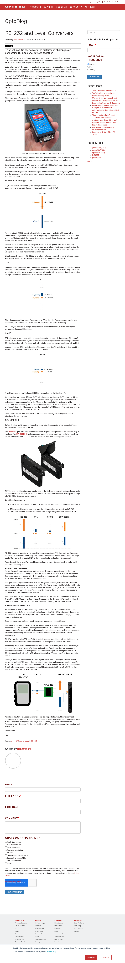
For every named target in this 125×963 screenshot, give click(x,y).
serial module (25, 741)
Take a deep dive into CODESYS (104, 91)
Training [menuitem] (37, 942)
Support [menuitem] (48, 7)
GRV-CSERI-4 (21, 434)
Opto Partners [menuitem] (79, 923)
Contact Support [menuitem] (40, 923)
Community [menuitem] (76, 7)
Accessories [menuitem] (19, 939)
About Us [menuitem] (61, 7)
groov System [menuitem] (20, 926)
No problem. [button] (91, 957)
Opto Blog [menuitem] (77, 926)
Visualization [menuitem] (19, 936)
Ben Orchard (18, 40)
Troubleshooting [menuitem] (40, 928)
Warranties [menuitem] (38, 926)
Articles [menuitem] (90, 7)
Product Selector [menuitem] (21, 923)
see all (89, 162)
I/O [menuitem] (16, 928)
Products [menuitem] (35, 7)
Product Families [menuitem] (21, 942)
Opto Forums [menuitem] (78, 928)
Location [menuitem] (57, 942)
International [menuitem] (58, 939)
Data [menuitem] (16, 934)
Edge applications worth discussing (106, 103)
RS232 (34, 741)
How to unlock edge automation (105, 105)
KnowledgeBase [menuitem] (40, 939)
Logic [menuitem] (17, 931)
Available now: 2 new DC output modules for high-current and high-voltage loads (104, 122)
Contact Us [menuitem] (116, 2)
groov (96, 158)
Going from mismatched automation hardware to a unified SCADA (105, 110)
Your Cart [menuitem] (107, 2)
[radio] (103, 64)
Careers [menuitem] (57, 928)
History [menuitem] (57, 931)
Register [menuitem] (98, 2)
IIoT (95, 155)
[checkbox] (43, 853)
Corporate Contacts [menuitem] (61, 934)
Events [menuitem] (76, 931)
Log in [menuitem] (91, 2)
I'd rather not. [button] (105, 957)
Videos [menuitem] (37, 936)
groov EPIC (15, 741)
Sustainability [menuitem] (59, 936)
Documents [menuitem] (39, 931)
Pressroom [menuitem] (58, 926)
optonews (98, 153)
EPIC (13, 432)
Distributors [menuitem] (58, 923)
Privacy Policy (51, 952)
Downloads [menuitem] (38, 934)
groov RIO (98, 150)
